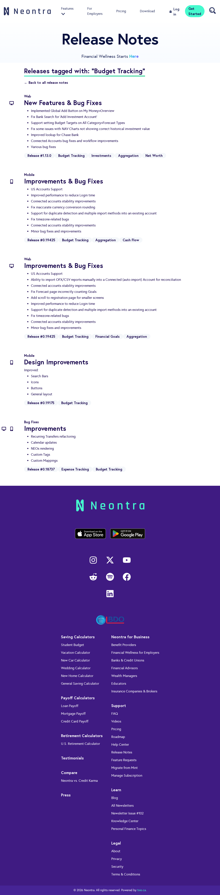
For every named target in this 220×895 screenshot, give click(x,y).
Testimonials (72, 758)
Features (67, 8)
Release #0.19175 (41, 402)
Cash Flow (131, 240)
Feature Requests (123, 760)
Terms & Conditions (125, 874)
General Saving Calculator (80, 683)
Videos (116, 721)
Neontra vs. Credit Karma (79, 781)
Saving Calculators (78, 636)
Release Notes (121, 752)
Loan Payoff (69, 706)
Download (147, 11)
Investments (101, 155)
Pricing (121, 11)
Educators (118, 683)
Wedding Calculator (75, 668)
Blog (114, 798)
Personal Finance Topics (128, 829)
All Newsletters (122, 805)
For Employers (94, 11)
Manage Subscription (126, 775)
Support (118, 705)
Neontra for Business (130, 636)
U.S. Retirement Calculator (80, 744)
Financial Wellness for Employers (135, 653)
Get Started (194, 11)
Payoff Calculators (78, 697)
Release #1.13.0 (39, 155)
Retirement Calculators (82, 735)
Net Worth (154, 155)
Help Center (120, 744)
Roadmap (118, 737)
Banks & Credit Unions (127, 660)
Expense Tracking (75, 469)
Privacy (116, 859)
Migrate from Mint (124, 768)
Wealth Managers (124, 676)
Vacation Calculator (75, 653)
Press (66, 794)
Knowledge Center (124, 821)
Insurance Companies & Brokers (134, 691)
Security (117, 866)
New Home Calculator (77, 676)
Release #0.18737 (41, 469)
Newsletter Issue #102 (127, 813)
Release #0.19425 (41, 240)
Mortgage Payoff (73, 714)
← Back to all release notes (46, 82)
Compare (69, 772)
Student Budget (72, 645)
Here (134, 56)
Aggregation (128, 155)
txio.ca (141, 890)
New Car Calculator (75, 660)
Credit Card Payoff (74, 721)
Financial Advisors (124, 668)
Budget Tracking (71, 155)
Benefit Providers (123, 645)
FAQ (114, 714)
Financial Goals (107, 336)
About (115, 851)
